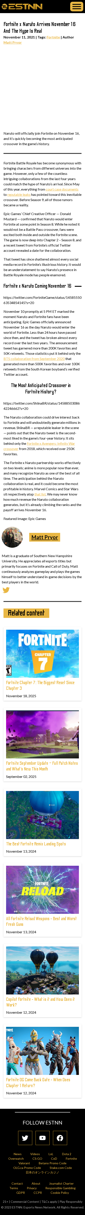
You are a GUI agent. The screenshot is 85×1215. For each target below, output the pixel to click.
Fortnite (53, 37)
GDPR (20, 1192)
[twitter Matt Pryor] (6, 590)
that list (40, 494)
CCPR (38, 1192)
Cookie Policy (60, 1192)
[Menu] (76, 6)
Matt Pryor (12, 42)
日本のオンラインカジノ (42, 1172)
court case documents (62, 189)
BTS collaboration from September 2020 (34, 358)
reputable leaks (19, 194)
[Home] (22, 6)
